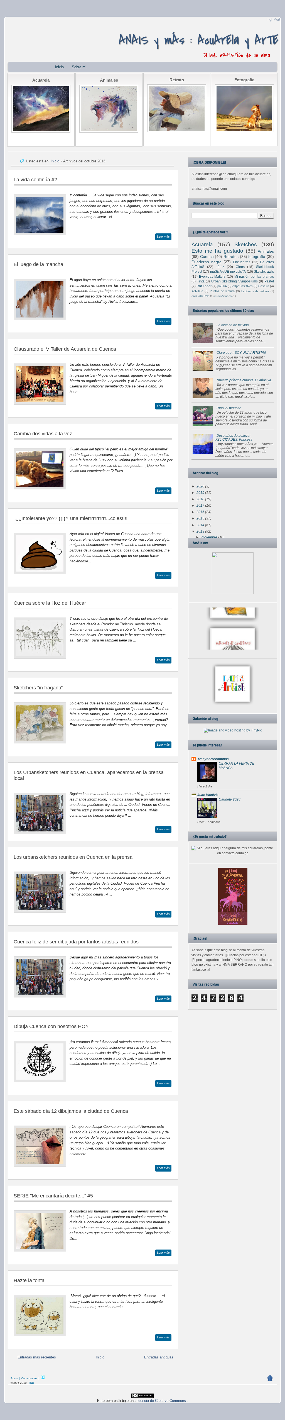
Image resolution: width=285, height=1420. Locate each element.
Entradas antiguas (158, 1357)
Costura (263, 286)
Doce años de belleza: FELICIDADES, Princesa (233, 437)
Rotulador (204, 286)
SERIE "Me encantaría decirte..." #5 (53, 1196)
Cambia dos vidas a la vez (43, 433)
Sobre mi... (81, 67)
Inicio (59, 67)
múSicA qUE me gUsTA (228, 272)
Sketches (245, 244)
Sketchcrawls (264, 272)
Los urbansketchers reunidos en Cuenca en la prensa (73, 857)
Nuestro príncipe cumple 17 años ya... (245, 380)
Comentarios (29, 1378)
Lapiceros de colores (255, 291)
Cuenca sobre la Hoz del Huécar (50, 603)
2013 (200, 531)
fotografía (256, 256)
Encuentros (241, 262)
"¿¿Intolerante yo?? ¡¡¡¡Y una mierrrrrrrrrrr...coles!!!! (70, 518)
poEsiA (222, 286)
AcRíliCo (197, 291)
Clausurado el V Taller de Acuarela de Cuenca (65, 349)
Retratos (231, 256)
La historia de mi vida (233, 325)
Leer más (163, 236)
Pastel (269, 281)
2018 (200, 499)
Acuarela (202, 244)
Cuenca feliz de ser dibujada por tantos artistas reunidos (76, 942)
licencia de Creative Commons (162, 1401)
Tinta (201, 281)
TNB (31, 1382)
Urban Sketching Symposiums (234, 281)
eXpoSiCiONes (242, 286)
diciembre (210, 537)
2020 (200, 486)
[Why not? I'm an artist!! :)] (233, 704)
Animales (266, 251)
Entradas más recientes (37, 1357)
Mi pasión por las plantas (254, 277)
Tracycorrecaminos (213, 759)
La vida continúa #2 (35, 179)
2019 (200, 493)
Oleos (240, 267)
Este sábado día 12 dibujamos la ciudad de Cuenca (71, 1111)
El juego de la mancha (38, 264)
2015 (200, 518)
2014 (200, 525)
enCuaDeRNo (200, 295)
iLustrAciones (223, 295)
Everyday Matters (212, 277)
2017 (200, 506)
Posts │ (15, 1378)
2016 (200, 512)
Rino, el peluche (229, 408)
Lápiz (220, 267)
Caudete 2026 (229, 799)
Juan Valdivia (207, 795)
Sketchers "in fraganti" (38, 688)
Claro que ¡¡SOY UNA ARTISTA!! (241, 353)
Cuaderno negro (206, 262)
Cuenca (207, 256)
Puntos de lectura (222, 291)
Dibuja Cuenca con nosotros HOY (51, 1026)
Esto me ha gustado (217, 251)
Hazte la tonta (29, 1280)
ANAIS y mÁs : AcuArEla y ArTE (198, 40)
